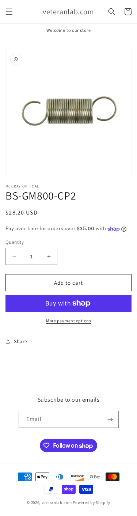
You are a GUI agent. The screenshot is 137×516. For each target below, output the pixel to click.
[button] (9, 12)
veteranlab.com (57, 502)
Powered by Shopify (91, 502)
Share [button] (20, 341)
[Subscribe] (110, 419)
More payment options (68, 320)
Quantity (14, 242)
